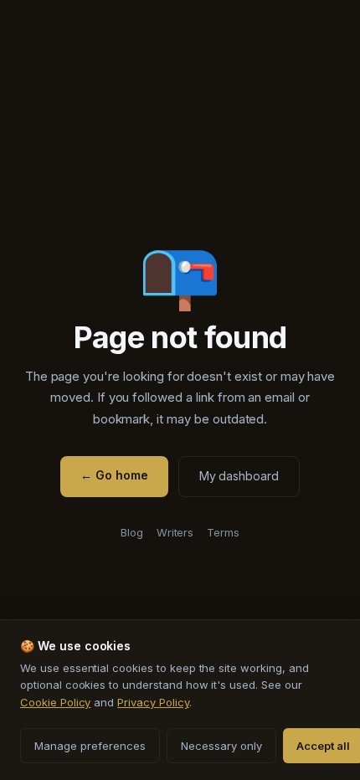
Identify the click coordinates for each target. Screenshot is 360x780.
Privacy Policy (152, 702)
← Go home (114, 475)
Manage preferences (90, 745)
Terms (223, 532)
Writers (175, 532)
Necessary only (221, 745)
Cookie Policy (55, 702)
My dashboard (239, 476)
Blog (132, 532)
